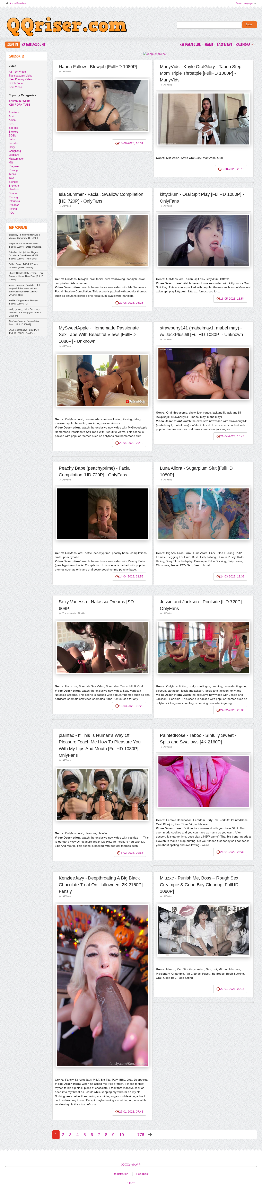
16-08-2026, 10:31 (131, 143)
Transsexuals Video (20, 75)
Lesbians (14, 154)
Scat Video (15, 87)
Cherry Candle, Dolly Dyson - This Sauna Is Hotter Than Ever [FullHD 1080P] (26, 276)
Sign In (12, 44)
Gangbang (15, 150)
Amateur (14, 112)
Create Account (33, 44)
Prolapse (14, 204)
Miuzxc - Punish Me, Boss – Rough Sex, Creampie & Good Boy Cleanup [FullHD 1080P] (199, 884)
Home (209, 44)
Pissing (13, 170)
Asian (12, 120)
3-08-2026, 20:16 (233, 169)
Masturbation (16, 158)
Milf (11, 162)
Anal (11, 116)
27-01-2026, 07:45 (131, 1111)
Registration (120, 1173)
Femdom (14, 143)
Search (250, 24)
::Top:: (131, 1183)
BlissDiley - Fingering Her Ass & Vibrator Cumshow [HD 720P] (24, 236)
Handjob (13, 189)
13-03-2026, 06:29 (131, 706)
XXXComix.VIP (130, 1164)
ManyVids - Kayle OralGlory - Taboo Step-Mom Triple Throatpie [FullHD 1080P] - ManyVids (201, 73)
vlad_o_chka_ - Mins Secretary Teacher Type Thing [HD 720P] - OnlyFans (25, 312)
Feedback (142, 1173)
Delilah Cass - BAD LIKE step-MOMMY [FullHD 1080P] (24, 266)
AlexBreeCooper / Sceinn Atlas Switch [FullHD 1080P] (24, 323)
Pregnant (14, 166)
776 (140, 1134)
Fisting (13, 208)
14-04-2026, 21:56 (131, 576)
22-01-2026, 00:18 (232, 988)
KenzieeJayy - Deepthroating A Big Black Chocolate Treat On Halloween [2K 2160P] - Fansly (102, 884)
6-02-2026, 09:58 (132, 852)
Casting (13, 197)
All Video (66, 71)
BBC (11, 123)
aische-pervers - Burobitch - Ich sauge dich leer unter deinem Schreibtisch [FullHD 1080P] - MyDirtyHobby (24, 290)
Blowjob (13, 131)
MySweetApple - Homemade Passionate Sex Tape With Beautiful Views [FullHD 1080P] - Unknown (99, 334)
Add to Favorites (16, 4)
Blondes (13, 181)
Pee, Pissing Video (20, 79)
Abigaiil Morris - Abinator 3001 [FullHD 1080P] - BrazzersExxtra (25, 245)
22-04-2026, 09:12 (131, 442)
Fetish (12, 139)
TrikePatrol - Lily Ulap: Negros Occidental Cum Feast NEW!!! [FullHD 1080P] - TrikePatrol (23, 255)
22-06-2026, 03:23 (131, 302)
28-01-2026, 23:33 (232, 852)
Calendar (244, 45)
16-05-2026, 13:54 (232, 298)
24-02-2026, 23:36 (232, 710)
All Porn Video (17, 71)
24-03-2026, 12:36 (232, 576)
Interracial (14, 201)
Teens (12, 174)
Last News (224, 44)
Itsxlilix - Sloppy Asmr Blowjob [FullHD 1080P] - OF (23, 302)
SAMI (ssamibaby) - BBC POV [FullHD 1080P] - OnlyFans (24, 331)
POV (12, 212)
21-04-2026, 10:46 (232, 436)
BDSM (13, 135)
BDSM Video (16, 83)
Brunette (14, 185)
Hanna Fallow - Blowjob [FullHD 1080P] (98, 66)
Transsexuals (69, 613)
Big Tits (13, 127)
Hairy (12, 147)
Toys (12, 177)
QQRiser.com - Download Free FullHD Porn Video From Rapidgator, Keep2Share (66, 27)
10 (121, 1134)
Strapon (13, 193)
